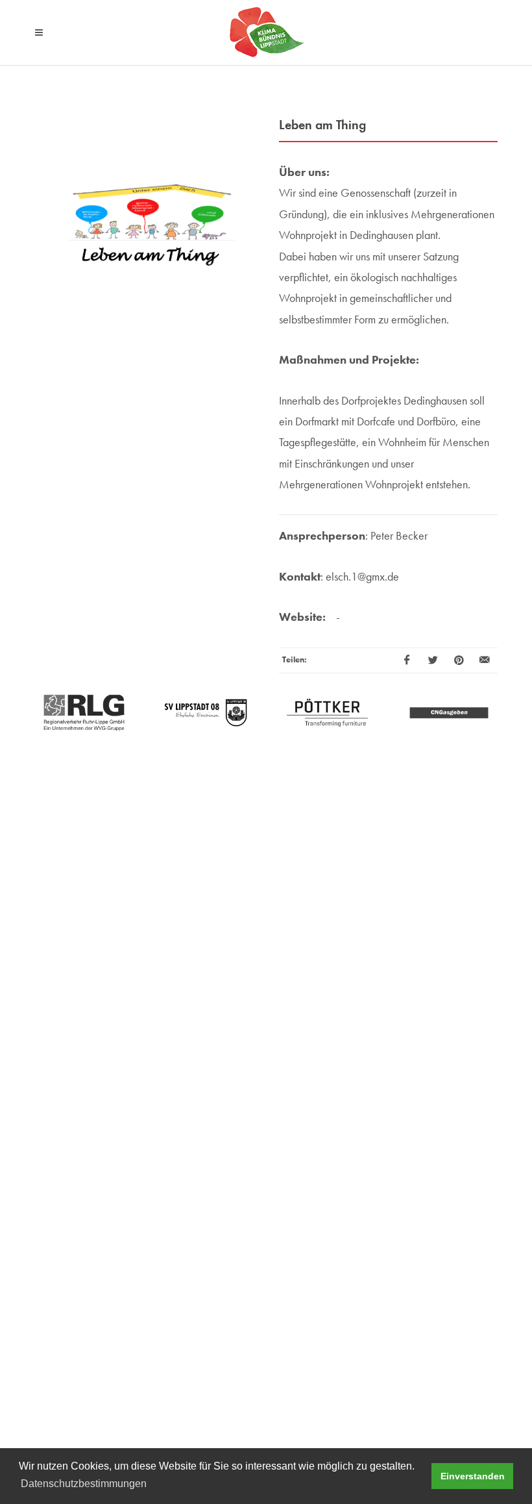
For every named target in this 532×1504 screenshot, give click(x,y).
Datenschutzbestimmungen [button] (84, 1483)
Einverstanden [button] (473, 1476)
